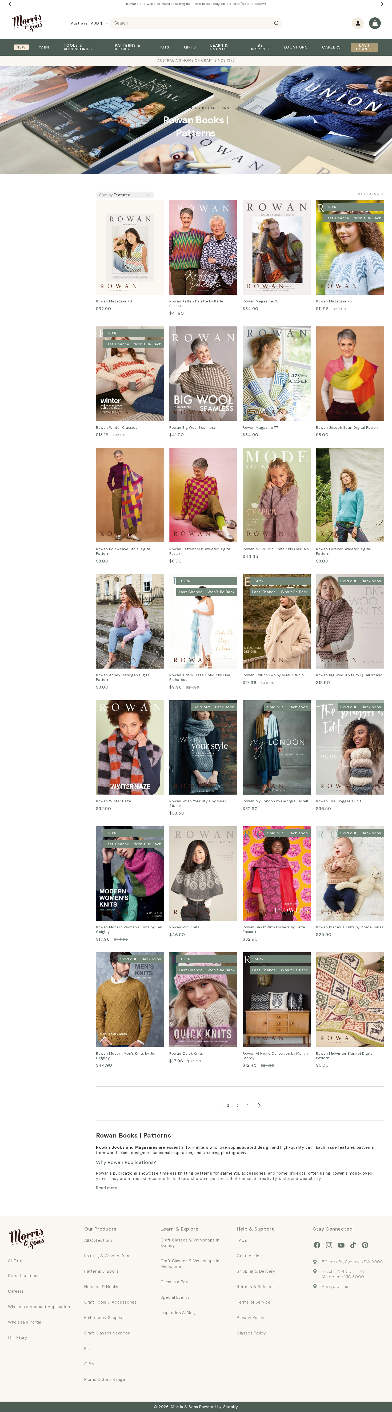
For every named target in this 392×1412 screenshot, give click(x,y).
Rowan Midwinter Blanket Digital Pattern (349, 959)
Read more (106, 1188)
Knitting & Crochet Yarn (107, 1256)
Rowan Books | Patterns (204, 108)
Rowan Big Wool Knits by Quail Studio (347, 581)
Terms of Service (254, 1302)
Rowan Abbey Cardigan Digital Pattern (127, 581)
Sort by (106, 194)
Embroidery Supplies (104, 1317)
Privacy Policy (250, 1317)
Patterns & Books (101, 1271)
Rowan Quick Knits (188, 956)
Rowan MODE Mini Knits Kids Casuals (272, 455)
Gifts (89, 1364)
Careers (16, 1291)
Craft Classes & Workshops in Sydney (190, 1242)
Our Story (17, 1337)
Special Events (175, 1297)
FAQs (242, 1240)
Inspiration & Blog (178, 1313)
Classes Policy (251, 1333)
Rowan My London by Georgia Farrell (274, 707)
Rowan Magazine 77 (263, 330)
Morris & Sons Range (104, 1379)
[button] (375, 23)
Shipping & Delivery (256, 1271)
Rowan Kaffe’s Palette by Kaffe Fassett (201, 208)
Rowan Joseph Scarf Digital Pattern (344, 334)
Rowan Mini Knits (186, 830)
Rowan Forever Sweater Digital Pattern (348, 455)
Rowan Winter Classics (119, 330)
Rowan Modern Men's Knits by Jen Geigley (127, 959)
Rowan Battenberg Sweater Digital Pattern (198, 455)
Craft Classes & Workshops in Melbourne (190, 1263)
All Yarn (15, 1260)
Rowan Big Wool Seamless (196, 330)
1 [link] (219, 1105)
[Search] (276, 23)
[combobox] (196, 23)
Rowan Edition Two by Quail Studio (272, 581)
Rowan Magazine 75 (337, 204)
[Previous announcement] (10, 4)
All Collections (98, 1240)
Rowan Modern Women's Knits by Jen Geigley (127, 833)
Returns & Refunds (255, 1286)
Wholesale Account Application (39, 1306)
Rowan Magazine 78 (263, 204)
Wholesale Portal (24, 1322)
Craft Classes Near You (107, 1333)
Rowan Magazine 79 (117, 204)
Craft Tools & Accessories (110, 1302)
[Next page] (259, 1105)
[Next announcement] (382, 4)
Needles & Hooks (101, 1286)
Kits (87, 1348)
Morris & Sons (184, 1406)
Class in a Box (174, 1282)
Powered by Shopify (218, 1406)
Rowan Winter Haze (116, 704)
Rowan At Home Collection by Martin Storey (274, 959)
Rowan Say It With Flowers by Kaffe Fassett (273, 833)
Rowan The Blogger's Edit (342, 704)
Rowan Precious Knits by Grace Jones (348, 833)
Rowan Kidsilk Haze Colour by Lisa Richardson (199, 581)
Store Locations (24, 1276)
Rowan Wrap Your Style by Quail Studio (203, 707)
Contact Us (248, 1256)
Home (168, 108)
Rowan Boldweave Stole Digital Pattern (128, 455)
